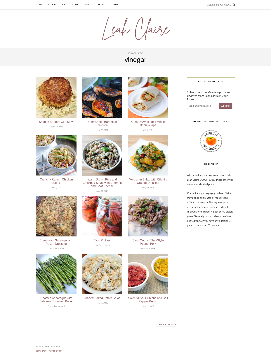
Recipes (52, 4)
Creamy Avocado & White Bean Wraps (148, 123)
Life (64, 4)
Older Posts (165, 324)
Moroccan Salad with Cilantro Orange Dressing (148, 181)
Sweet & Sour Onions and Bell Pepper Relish (148, 299)
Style (75, 4)
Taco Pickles (102, 240)
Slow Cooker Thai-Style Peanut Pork (148, 242)
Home (39, 4)
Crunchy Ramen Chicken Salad (56, 181)
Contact (115, 4)
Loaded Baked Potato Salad (102, 298)
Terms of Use (42, 350)
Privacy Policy (55, 350)
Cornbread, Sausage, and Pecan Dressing (56, 242)
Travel (88, 4)
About (101, 4)
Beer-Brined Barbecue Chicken (102, 123)
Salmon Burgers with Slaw (56, 121)
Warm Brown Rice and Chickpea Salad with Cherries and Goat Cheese (102, 183)
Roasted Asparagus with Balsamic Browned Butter (56, 299)
